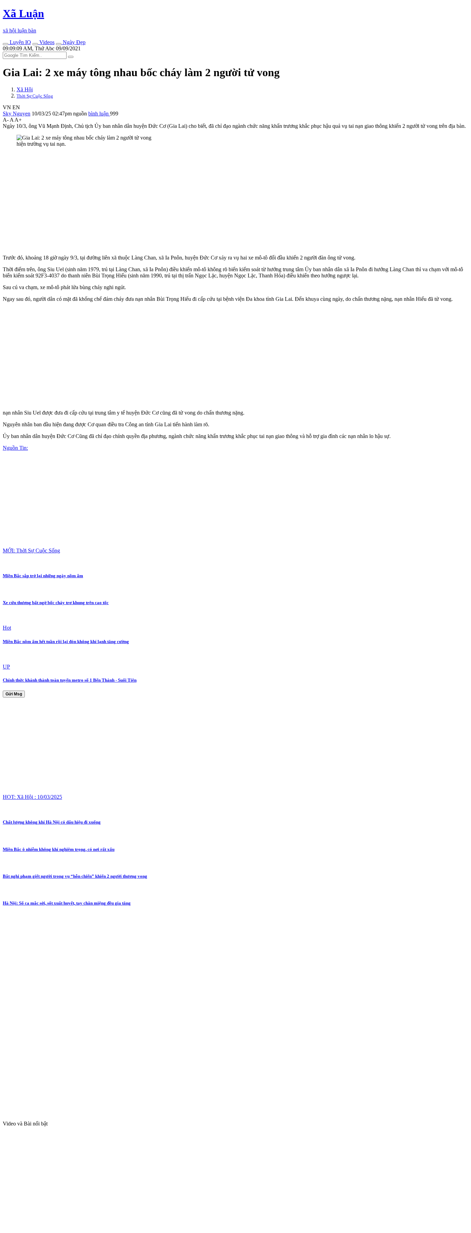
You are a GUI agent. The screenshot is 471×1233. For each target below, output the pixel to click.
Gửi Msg (14, 694)
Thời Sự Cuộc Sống (35, 96)
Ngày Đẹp (73, 42)
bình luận (99, 113)
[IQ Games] (5, 44)
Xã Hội (25, 89)
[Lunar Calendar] (58, 44)
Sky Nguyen (16, 113)
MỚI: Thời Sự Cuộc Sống (31, 550)
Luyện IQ (19, 42)
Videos (46, 42)
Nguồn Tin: (15, 448)
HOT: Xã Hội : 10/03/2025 (32, 797)
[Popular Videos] (35, 44)
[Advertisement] (210, 201)
